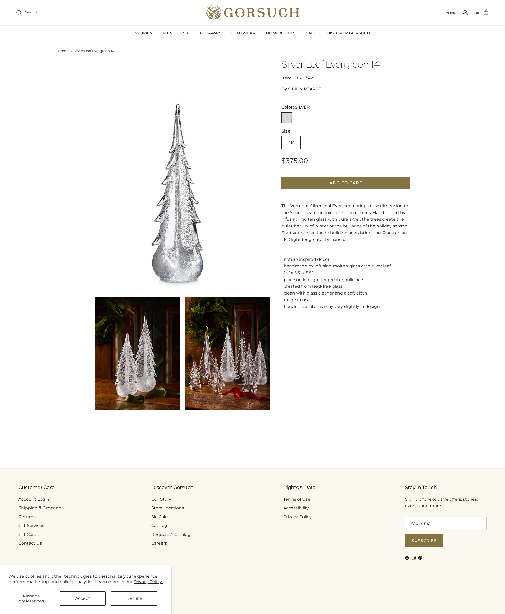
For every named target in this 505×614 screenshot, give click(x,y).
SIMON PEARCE (304, 89)
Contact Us (30, 543)
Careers (159, 543)
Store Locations (167, 507)
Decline (134, 598)
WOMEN (144, 33)
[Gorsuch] (252, 12)
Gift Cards (28, 534)
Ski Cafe (159, 516)
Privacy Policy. (148, 581)
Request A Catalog (170, 534)
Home (63, 51)
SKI (186, 33)
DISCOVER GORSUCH (348, 33)
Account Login (33, 499)
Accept (82, 598)
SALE (311, 33)
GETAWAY (210, 33)
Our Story (161, 499)
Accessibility (296, 507)
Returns (27, 516)
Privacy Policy (297, 516)
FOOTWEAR (243, 33)
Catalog (159, 525)
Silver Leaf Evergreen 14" (95, 51)
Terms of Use (296, 499)
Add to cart (346, 182)
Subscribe (424, 540)
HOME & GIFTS (280, 33)
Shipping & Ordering (40, 507)
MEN (168, 33)
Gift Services (31, 525)
